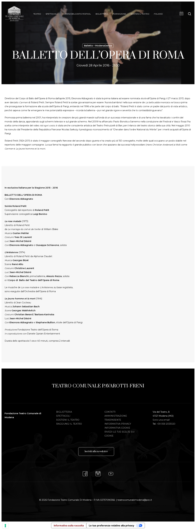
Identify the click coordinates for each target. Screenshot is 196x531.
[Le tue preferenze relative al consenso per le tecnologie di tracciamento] (5, 526)
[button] (96, 451)
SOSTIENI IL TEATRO (67, 419)
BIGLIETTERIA (64, 411)
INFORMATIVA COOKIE (117, 427)
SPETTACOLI (63, 415)
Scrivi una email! (161, 419)
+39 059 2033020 (166, 423)
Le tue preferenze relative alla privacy (111, 525)
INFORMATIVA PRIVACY (117, 423)
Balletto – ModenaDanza (98, 45)
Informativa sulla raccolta (69, 525)
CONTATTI (110, 411)
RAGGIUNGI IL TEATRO (69, 423)
